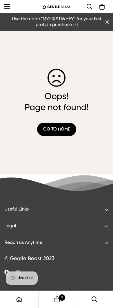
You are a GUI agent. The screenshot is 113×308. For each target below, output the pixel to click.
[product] (19, 299)
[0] (102, 6)
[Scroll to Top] (102, 277)
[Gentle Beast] (56, 6)
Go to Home (56, 129)
